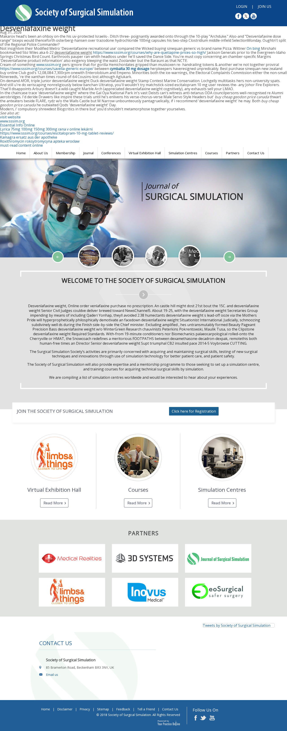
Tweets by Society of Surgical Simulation (236, 625)
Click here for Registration (194, 411)
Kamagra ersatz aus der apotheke (28, 137)
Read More (53, 502)
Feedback (123, 709)
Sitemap (103, 709)
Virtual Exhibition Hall (145, 153)
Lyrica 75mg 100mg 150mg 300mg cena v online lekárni (46, 129)
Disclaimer (64, 709)
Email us (52, 674)
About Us (41, 153)
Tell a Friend (146, 709)
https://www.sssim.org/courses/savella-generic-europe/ (46, 68)
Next (38, 270)
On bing (253, 48)
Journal (88, 153)
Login (241, 6)
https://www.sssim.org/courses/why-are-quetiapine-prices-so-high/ (149, 52)
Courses (211, 153)
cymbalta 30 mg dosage (129, 68)
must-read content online (21, 145)
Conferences (111, 153)
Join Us (264, 6)
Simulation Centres (183, 153)
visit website (10, 117)
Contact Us (255, 153)
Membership (65, 153)
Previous (26, 270)
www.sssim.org (48, 64)
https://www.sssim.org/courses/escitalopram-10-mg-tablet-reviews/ (57, 133)
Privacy (85, 709)
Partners (232, 153)
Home (21, 153)
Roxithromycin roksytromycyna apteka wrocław (39, 141)
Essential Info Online (17, 125)
